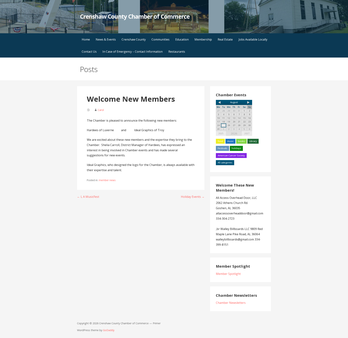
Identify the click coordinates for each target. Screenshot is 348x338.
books (241, 141)
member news (107, 180)
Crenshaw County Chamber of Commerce (134, 16)
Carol (101, 110)
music (230, 141)
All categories (225, 162)
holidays (236, 148)
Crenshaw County (134, 39)
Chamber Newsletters (231, 303)
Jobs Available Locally (253, 39)
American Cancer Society (231, 155)
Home (86, 39)
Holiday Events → (192, 197)
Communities (160, 39)
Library (253, 141)
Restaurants (176, 52)
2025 (220, 133)
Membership (203, 39)
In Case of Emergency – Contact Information (132, 52)
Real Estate (225, 39)
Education (182, 39)
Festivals (222, 148)
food (220, 141)
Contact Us (89, 52)
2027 (246, 133)
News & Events (106, 39)
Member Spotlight (228, 274)
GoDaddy (108, 330)
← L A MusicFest (88, 197)
